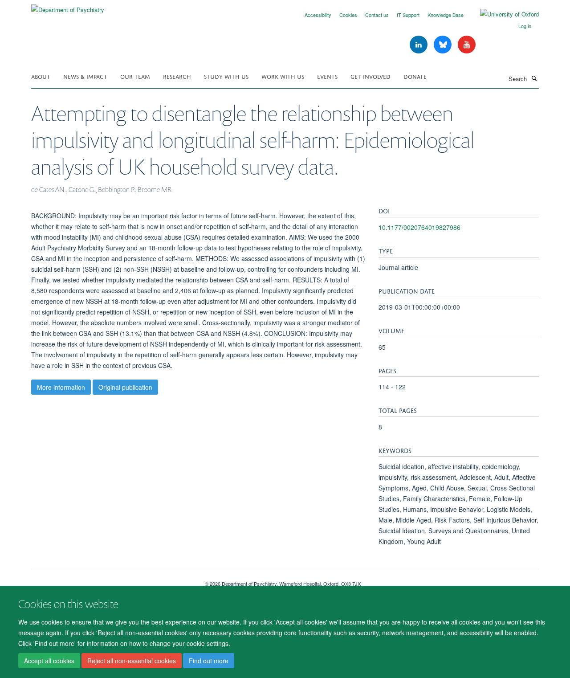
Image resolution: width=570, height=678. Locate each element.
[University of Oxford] (503, 14)
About (40, 76)
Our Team (135, 76)
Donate (415, 76)
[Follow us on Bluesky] (443, 45)
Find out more (208, 660)
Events (327, 76)
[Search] (534, 78)
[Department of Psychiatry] (67, 6)
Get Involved (370, 76)
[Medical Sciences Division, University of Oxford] (111, 580)
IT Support (408, 14)
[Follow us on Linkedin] (419, 45)
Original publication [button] (125, 387)
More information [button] (61, 387)
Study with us (226, 76)
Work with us (282, 76)
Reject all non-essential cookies (131, 660)
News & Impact (85, 76)
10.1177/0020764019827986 (419, 227)
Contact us (377, 14)
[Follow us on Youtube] (467, 45)
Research (177, 76)
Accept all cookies (49, 660)
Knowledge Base (446, 14)
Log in (524, 25)
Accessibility (318, 14)
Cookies (348, 14)
